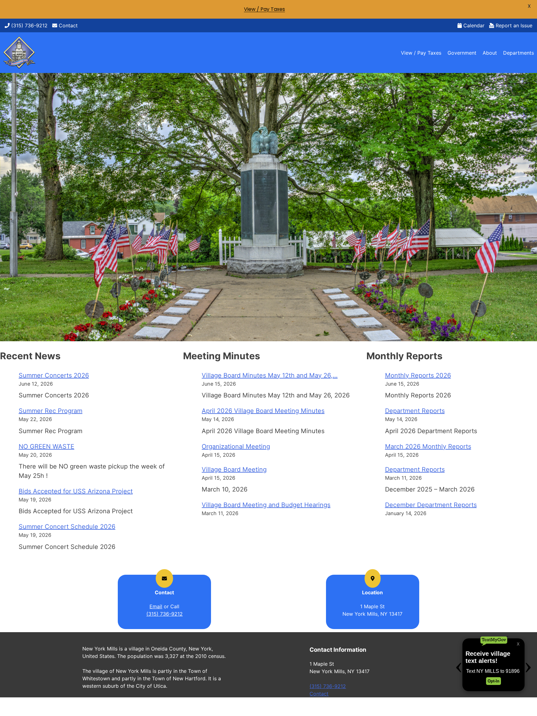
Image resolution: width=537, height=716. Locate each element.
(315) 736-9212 (29, 25)
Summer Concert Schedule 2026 (67, 526)
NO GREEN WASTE (46, 446)
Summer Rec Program (50, 411)
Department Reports (415, 411)
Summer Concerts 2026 (54, 375)
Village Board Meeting (234, 469)
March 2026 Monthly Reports (428, 446)
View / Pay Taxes (421, 53)
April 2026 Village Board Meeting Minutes (263, 411)
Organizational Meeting (236, 446)
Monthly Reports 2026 (418, 375)
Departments (518, 53)
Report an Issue (513, 25)
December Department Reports (431, 505)
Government (462, 53)
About (490, 53)
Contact (67, 25)
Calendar (473, 25)
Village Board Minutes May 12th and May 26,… (269, 375)
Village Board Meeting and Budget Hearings (266, 505)
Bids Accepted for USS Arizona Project (76, 491)
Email (155, 606)
